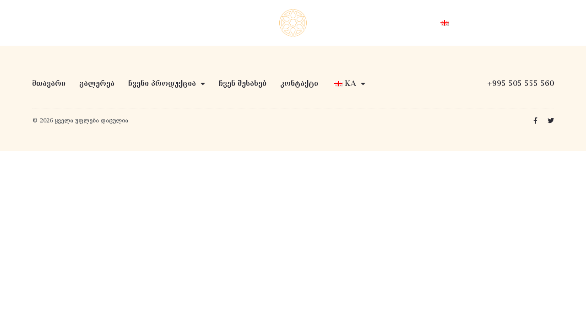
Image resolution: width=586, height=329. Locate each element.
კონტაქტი (405, 22)
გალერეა (96, 83)
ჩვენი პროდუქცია (218, 22)
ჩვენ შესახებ (349, 22)
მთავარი (153, 22)
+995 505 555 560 (520, 83)
